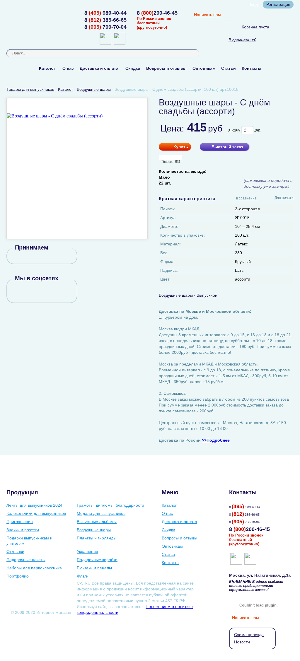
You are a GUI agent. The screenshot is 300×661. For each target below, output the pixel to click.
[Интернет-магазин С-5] (29, 13)
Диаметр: (169, 226)
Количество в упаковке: (182, 235)
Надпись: (169, 270)
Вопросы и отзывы (166, 68)
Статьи (228, 68)
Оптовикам (203, 68)
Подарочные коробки (97, 559)
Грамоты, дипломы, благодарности (110, 505)
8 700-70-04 (105, 27)
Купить (180, 146)
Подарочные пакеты (25, 559)
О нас (68, 68)
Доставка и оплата (99, 68)
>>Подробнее (216, 440)
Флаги (82, 576)
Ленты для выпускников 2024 (34, 505)
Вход (253, 4)
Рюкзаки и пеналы (94, 568)
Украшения (87, 551)
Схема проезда (249, 634)
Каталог (47, 68)
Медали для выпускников (101, 513)
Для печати (284, 198)
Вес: (164, 252)
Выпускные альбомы (97, 521)
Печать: (167, 208)
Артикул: (168, 217)
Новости (242, 642)
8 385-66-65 (105, 20)
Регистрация (278, 4)
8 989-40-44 (105, 13)
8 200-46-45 (157, 13)
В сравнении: (241, 39)
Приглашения (19, 521)
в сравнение (246, 198)
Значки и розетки (22, 529)
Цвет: (165, 279)
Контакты (251, 68)
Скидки (132, 68)
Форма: (167, 261)
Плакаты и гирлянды (96, 538)
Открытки (15, 551)
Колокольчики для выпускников (36, 513)
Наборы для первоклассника (34, 568)
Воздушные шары (94, 529)
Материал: (170, 244)
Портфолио (17, 576)
